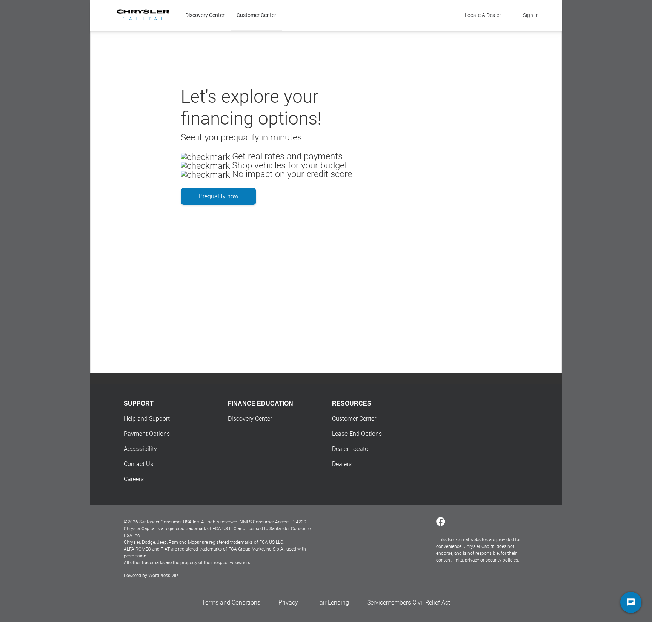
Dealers (342, 464)
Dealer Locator (351, 448)
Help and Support (147, 418)
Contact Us (138, 464)
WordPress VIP (163, 575)
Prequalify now (218, 196)
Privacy (288, 602)
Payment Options (147, 433)
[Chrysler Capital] (143, 15)
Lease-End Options (357, 433)
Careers (134, 479)
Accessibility (140, 448)
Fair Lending (332, 602)
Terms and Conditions (231, 602)
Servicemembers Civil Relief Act (408, 602)
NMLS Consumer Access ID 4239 (273, 522)
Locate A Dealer (483, 15)
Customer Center (256, 15)
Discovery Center (205, 15)
